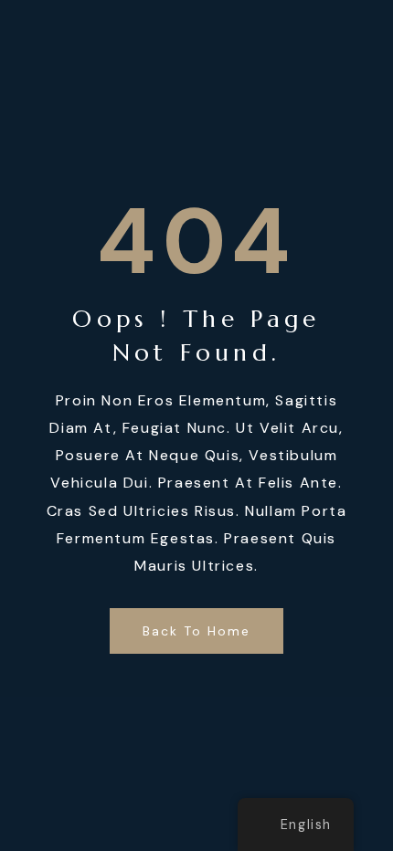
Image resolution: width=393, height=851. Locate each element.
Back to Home (197, 631)
